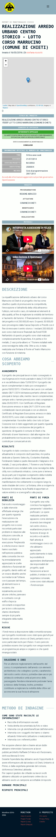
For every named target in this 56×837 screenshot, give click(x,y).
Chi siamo (43, 816)
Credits (42, 822)
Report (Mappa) (26, 824)
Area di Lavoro (26, 816)
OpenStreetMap (21, 105)
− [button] (6, 64)
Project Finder (26, 819)
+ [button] (6, 60)
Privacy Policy (44, 819)
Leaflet (5, 105)
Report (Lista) (26, 822)
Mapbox (5, 108)
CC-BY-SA (39, 105)
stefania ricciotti (34, 52)
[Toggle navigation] (48, 7)
